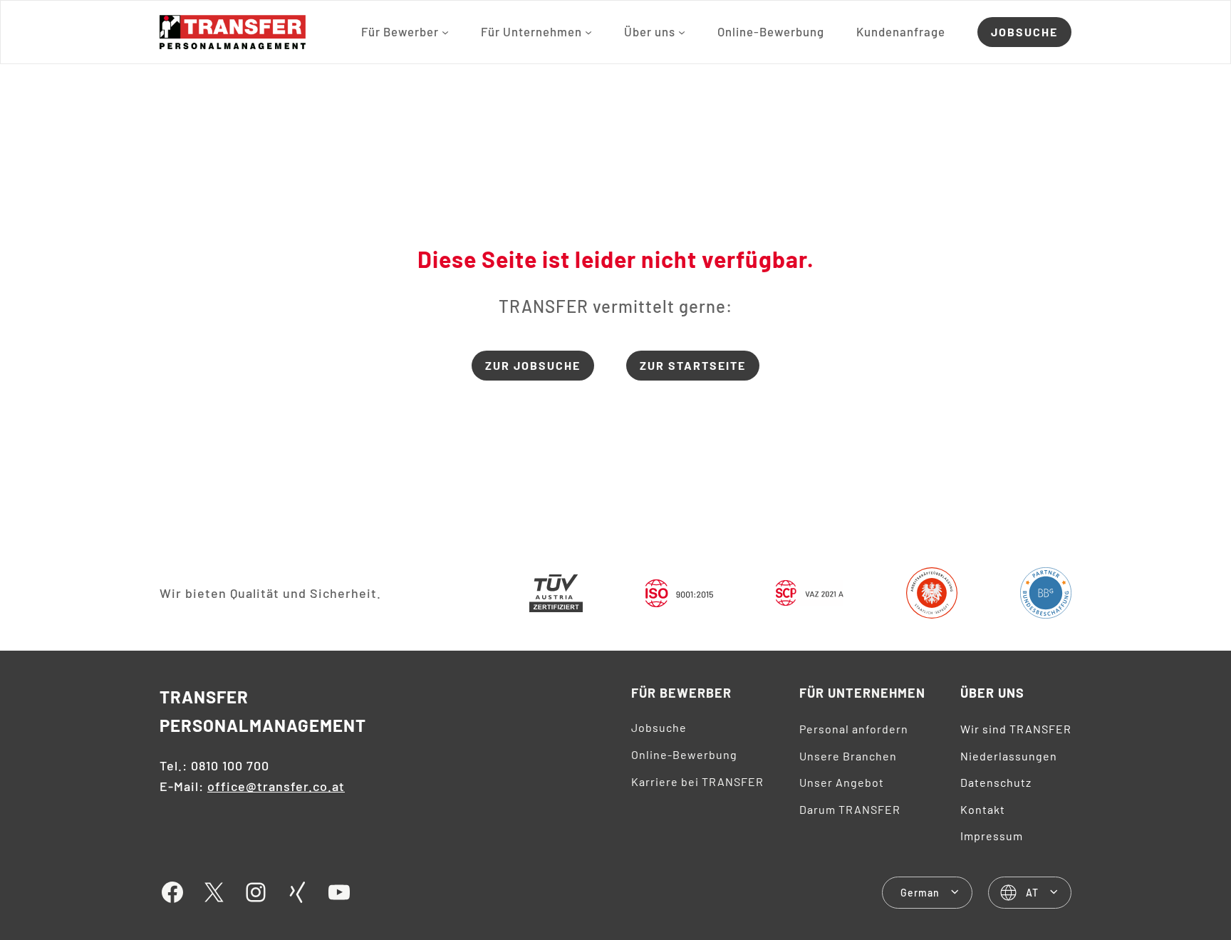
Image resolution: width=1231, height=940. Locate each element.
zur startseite (693, 365)
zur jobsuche (533, 365)
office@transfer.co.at (276, 786)
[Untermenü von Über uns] (681, 32)
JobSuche (1024, 31)
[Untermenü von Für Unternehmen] (588, 32)
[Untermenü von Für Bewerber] (445, 32)
